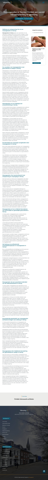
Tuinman (4, 460)
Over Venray (4, 421)
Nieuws (3, 427)
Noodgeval (4, 428)
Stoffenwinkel (5, 459)
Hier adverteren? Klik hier (38, 32)
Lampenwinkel (5, 457)
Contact (3, 436)
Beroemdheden (5, 434)
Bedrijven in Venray (6, 425)
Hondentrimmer (5, 453)
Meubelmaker (5, 466)
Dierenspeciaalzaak (6, 451)
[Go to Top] (44, 471)
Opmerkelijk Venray (6, 423)
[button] (43, 2)
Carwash (4, 468)
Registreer (4, 438)
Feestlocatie (4, 470)
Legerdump (4, 455)
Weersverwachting (6, 430)
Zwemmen (4, 462)
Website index (5, 441)
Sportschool (4, 464)
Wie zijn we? (4, 432)
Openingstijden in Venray (7, 449)
